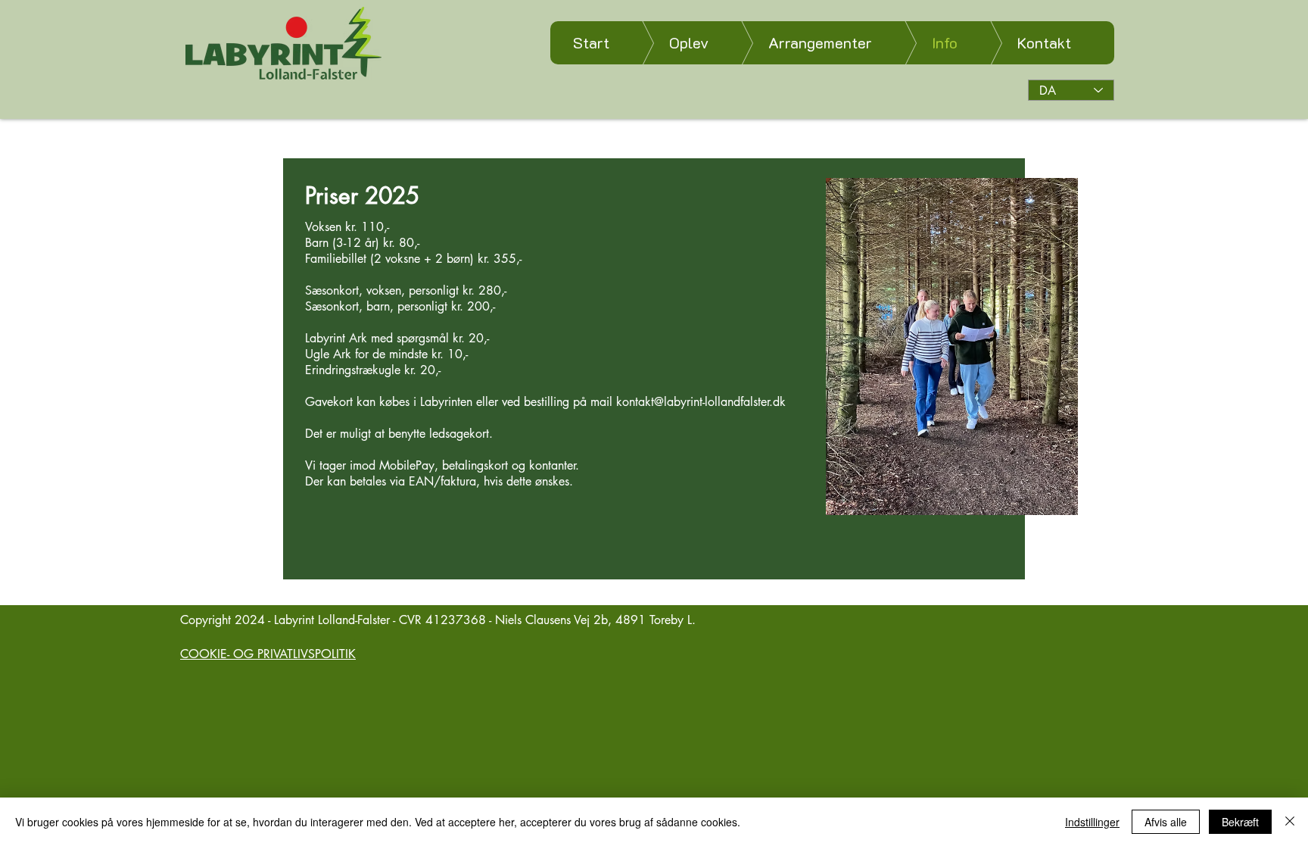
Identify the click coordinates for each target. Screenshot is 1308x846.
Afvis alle (1165, 821)
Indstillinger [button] (1092, 821)
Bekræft (1240, 821)
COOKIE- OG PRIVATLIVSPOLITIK (268, 654)
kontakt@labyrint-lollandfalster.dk (701, 402)
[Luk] (1290, 822)
